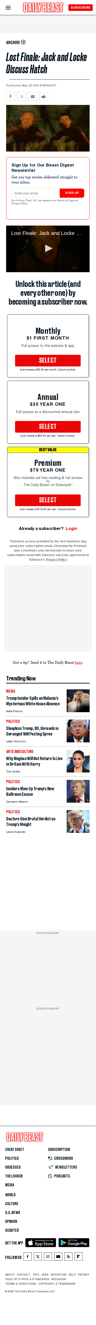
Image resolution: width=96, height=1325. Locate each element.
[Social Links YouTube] (58, 1258)
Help (72, 1274)
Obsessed (13, 1167)
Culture (11, 1204)
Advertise (59, 1274)
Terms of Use (65, 200)
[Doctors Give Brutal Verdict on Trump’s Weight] (78, 831)
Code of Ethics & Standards (27, 1279)
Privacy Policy (19, 204)
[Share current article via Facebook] (10, 96)
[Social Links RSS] (68, 1258)
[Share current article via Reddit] (43, 96)
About (10, 1274)
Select (48, 360)
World (10, 1195)
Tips (35, 1274)
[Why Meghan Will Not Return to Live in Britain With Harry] (78, 771)
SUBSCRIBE (80, 7)
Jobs (45, 1274)
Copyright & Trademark (56, 1283)
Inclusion (58, 1279)
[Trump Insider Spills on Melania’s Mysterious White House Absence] (78, 711)
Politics (12, 1158)
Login (71, 528)
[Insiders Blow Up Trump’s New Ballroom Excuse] (78, 801)
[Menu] (12, 7)
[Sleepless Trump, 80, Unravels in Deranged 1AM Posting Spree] (78, 741)
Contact (23, 1274)
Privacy (84, 1274)
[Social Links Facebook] (27, 1258)
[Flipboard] (78, 1258)
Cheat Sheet (14, 1150)
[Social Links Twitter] (38, 1258)
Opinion (11, 1222)
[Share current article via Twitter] (21, 96)
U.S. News (12, 1213)
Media (9, 1185)
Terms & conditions (20, 1283)
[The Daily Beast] (43, 8)
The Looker (14, 1176)
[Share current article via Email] (32, 96)
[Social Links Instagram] (48, 1258)
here (78, 662)
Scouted (12, 1230)
